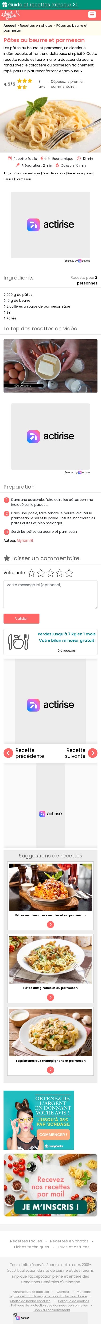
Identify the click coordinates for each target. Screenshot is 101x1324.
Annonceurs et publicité (31, 1292)
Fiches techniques (31, 1247)
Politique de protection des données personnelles (49, 1305)
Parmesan (23, 179)
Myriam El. (25, 540)
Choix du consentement (52, 1310)
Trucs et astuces (73, 1247)
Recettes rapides (80, 173)
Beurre (8, 179)
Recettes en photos (37, 25)
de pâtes (24, 294)
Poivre (11, 318)
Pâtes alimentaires (26, 173)
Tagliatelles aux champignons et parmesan (51, 1061)
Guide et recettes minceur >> (43, 4)
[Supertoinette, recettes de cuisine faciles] (10, 15)
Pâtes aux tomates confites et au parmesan (50, 915)
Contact (63, 1292)
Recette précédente (30, 753)
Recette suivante (75, 753)
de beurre (22, 300)
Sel (9, 312)
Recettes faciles (26, 1241)
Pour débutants (54, 173)
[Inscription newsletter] (50, 1185)
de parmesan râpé (54, 306)
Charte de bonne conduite (30, 1301)
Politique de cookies (73, 1301)
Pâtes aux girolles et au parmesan (50, 988)
